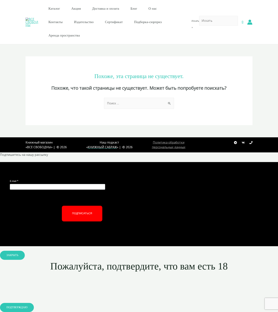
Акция (76, 8)
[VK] (243, 142)
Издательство (84, 22)
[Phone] (250, 142)
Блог (133, 8)
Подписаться (82, 213)
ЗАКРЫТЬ (12, 255)
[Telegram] (235, 142)
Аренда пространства (64, 35)
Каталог (54, 8)
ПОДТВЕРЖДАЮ (16, 307)
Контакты (55, 22)
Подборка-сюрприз (148, 22)
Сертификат (114, 22)
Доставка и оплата (105, 8)
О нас (152, 8)
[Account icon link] (249, 22)
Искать (195, 21)
